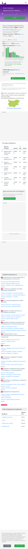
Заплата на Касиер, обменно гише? (9, 318)
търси (14, 17)
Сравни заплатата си (9, 198)
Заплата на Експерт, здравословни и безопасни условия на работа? (12, 395)
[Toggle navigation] (26, 2)
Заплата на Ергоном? (6, 397)
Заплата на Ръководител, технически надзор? (12, 328)
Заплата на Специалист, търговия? (9, 296)
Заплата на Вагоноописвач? (7, 372)
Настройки (7, 545)
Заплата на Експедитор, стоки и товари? (11, 374)
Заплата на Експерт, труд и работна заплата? (12, 364)
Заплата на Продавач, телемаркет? (9, 353)
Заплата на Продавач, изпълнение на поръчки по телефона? (13, 348)
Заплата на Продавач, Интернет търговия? (11, 351)
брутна (17, 70)
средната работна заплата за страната (15, 41)
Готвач (3, 420)
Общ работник (5, 426)
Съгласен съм (19, 545)
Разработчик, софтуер (7, 423)
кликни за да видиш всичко (18, 78)
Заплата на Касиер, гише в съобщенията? (11, 316)
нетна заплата (11, 85)
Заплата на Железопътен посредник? (10, 376)
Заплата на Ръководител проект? (9, 326)
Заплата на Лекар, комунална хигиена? (10, 399)
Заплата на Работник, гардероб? (9, 388)
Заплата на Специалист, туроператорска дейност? (13, 294)
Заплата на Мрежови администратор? (10, 283)
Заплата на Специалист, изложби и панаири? (12, 293)
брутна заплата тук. (17, 89)
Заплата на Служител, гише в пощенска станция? (13, 315)
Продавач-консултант (7, 417)
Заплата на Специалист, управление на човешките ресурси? (13, 361)
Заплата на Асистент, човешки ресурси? (11, 304)
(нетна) (22, 34)
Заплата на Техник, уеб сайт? (8, 341)
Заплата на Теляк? (5, 386)
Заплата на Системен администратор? (10, 281)
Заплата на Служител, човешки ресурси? (11, 306)
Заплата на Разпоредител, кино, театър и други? (13, 384)
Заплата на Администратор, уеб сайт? (10, 339)
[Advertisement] (14, 127)
